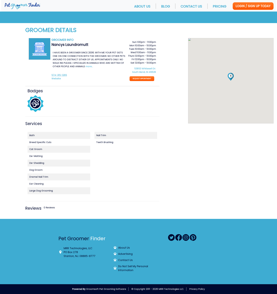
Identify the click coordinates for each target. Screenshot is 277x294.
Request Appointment (142, 78)
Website (56, 78)
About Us (142, 6)
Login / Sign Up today (253, 6)
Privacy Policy (197, 289)
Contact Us (191, 6)
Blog (165, 6)
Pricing (219, 6)
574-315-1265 (59, 75)
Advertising (125, 254)
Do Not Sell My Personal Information (133, 268)
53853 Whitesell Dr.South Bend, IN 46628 (144, 70)
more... (89, 66)
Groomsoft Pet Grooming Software (106, 289)
